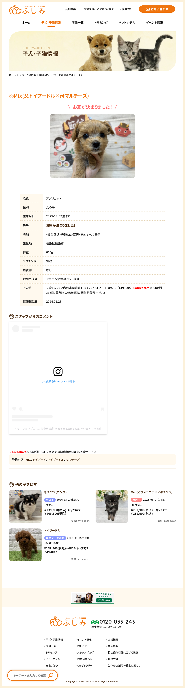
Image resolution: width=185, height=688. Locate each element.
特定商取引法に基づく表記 (99, 9)
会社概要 (70, 9)
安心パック (52, 665)
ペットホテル (127, 22)
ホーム (26, 22)
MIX (28, 459)
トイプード (39, 459)
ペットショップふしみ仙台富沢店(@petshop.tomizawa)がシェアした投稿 (57, 428)
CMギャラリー (84, 665)
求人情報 (113, 646)
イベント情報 (154, 22)
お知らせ (82, 646)
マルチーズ (73, 459)
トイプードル (56, 459)
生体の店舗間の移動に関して (124, 665)
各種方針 (127, 9)
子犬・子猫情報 (51, 22)
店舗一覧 (78, 22)
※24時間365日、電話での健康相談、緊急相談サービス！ (53, 452)
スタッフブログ (85, 652)
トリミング (101, 22)
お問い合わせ (159, 9)
